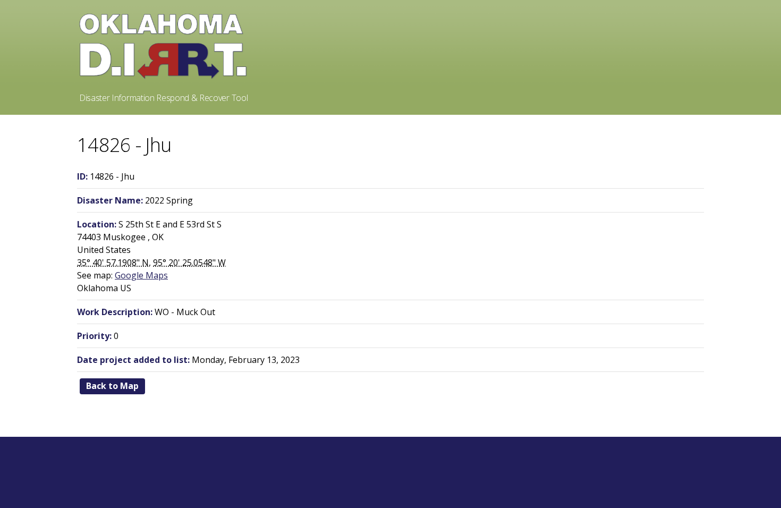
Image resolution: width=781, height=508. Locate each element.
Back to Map (112, 386)
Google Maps (141, 275)
